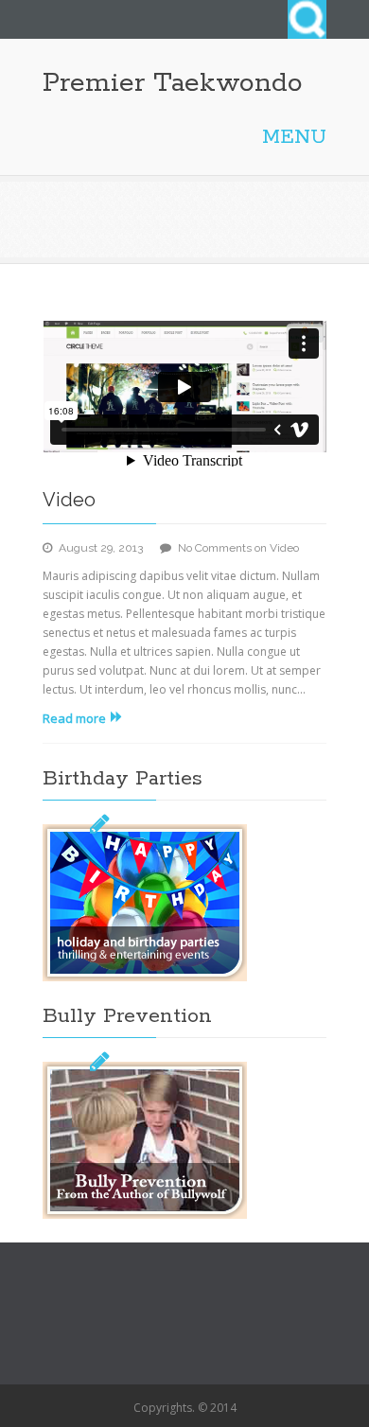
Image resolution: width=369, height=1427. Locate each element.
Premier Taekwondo (173, 83)
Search (307, 19)
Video (69, 499)
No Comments (238, 548)
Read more (74, 718)
